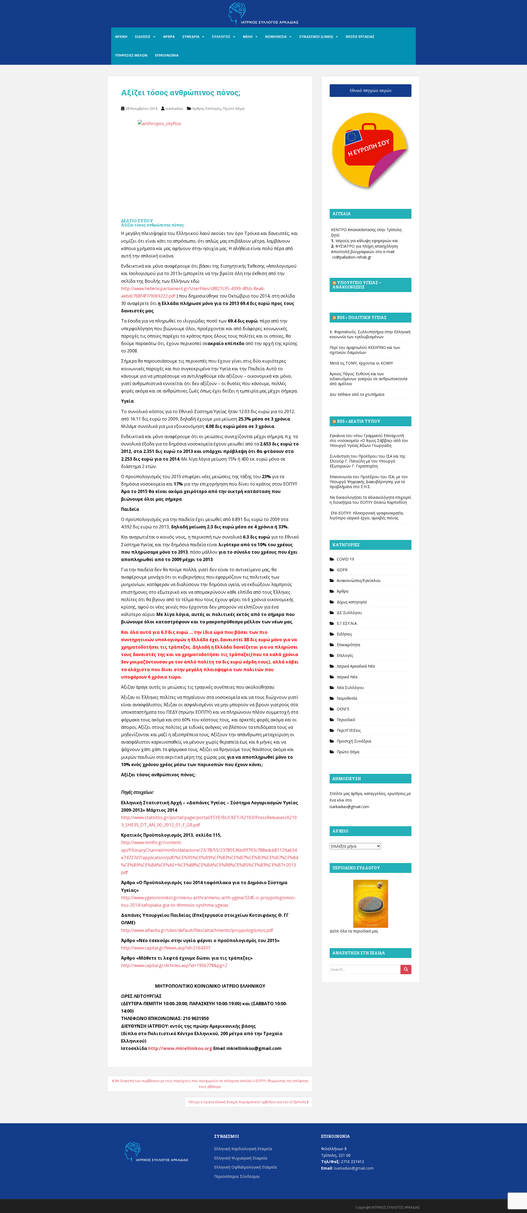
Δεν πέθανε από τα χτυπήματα (357, 394)
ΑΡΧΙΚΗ (121, 36)
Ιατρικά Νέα (347, 676)
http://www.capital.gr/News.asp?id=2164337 (165, 948)
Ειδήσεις (344, 634)
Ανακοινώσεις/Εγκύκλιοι (358, 580)
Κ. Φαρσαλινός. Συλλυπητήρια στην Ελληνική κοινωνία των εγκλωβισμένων (370, 334)
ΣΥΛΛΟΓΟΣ (221, 36)
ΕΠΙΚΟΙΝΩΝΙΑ (166, 55)
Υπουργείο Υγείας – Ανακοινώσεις (356, 285)
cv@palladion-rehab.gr (351, 257)
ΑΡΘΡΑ (169, 36)
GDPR (342, 569)
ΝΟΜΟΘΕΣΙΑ (276, 36)
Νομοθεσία (347, 698)
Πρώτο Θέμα (233, 108)
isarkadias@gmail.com (349, 806)
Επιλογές (213, 108)
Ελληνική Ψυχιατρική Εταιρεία (240, 1158)
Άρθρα (197, 108)
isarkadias (174, 108)
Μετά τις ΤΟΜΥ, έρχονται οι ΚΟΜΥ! (361, 363)
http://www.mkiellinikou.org (180, 1048)
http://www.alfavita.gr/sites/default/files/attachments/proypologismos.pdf (197, 930)
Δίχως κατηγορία (352, 601)
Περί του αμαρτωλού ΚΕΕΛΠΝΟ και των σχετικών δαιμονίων (365, 350)
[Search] (405, 969)
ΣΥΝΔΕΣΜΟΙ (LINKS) (316, 36)
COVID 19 (345, 559)
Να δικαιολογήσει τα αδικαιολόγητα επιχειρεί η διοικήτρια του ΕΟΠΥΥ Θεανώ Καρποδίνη (370, 500)
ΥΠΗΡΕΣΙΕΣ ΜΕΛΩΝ (131, 55)
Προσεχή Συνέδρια (354, 741)
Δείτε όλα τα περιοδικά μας (354, 931)
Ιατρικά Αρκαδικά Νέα (356, 666)
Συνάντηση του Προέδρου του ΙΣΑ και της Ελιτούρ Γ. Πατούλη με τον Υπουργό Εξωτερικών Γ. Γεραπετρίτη (367, 461)
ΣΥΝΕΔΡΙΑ (190, 36)
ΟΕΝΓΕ (343, 708)
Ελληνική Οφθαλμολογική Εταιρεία (245, 1167)
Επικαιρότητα (348, 644)
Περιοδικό (346, 719)
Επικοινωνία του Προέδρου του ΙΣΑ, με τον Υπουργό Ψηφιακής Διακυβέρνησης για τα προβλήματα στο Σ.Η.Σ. (369, 481)
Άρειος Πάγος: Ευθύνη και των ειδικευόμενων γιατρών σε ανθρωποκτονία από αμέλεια (368, 378)
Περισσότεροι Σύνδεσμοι (237, 1176)
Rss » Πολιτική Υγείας (361, 317)
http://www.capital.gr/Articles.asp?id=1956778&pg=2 (174, 965)
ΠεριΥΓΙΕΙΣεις (349, 730)
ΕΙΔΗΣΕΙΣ (142, 36)
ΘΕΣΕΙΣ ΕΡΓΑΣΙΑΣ (360, 36)
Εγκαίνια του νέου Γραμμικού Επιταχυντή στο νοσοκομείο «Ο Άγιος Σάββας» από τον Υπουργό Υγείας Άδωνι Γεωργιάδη (369, 440)
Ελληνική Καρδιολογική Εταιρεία (243, 1148)
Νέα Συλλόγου (350, 687)
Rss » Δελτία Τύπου (358, 421)
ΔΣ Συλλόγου (349, 612)
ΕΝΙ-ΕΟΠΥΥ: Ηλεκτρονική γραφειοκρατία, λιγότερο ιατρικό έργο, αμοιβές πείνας (367, 515)
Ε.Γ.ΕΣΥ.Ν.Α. (347, 623)
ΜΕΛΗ (248, 36)
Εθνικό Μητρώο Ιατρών (371, 90)
